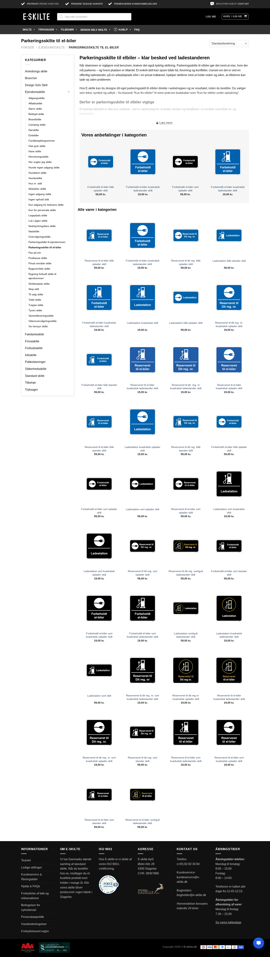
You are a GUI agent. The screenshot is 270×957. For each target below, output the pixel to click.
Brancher (31, 78)
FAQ (137, 29)
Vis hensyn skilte (38, 326)
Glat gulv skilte (36, 146)
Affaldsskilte (35, 103)
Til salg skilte (35, 294)
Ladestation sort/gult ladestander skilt (186, 635)
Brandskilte (34, 119)
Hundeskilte (35, 178)
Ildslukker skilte (37, 188)
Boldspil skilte (36, 114)
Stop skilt (33, 289)
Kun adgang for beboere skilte (46, 204)
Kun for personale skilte (42, 210)
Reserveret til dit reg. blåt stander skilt (185, 449)
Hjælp (123, 29)
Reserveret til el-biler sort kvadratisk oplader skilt (229, 759)
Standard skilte (34, 375)
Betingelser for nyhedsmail (30, 907)
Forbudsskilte (34, 348)
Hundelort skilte (37, 172)
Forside (27, 47)
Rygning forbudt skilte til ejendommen (42, 276)
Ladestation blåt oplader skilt (185, 322)
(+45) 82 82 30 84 (188, 864)
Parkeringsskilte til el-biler (44, 247)
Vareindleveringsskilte (41, 315)
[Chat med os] (258, 943)
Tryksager (46, 29)
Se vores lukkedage (228, 922)
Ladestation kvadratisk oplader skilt (142, 449)
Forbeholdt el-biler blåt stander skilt (99, 386)
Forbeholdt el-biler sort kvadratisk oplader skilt (99, 635)
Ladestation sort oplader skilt (142, 509)
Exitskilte (33, 135)
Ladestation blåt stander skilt (229, 260)
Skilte (27, 29)
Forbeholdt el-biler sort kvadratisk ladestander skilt (142, 635)
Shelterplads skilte (39, 283)
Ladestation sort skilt (99, 695)
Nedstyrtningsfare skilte (42, 226)
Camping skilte (37, 124)
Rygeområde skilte (39, 268)
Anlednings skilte (36, 71)
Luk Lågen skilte (37, 220)
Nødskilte (33, 231)
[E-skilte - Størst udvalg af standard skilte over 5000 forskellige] (36, 17)
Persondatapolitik (32, 916)
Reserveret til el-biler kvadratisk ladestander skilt (142, 386)
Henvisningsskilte (38, 156)
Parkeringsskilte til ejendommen (46, 242)
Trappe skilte (35, 305)
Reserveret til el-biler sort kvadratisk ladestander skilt (185, 759)
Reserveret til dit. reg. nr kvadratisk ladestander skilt (185, 386)
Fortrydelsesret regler (35, 931)
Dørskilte (33, 130)
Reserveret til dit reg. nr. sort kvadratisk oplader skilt (99, 759)
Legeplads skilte (37, 215)
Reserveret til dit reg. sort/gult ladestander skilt (186, 573)
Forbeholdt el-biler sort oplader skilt (185, 188)
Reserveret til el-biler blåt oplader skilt (99, 262)
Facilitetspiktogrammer (41, 140)
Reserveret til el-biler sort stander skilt (99, 821)
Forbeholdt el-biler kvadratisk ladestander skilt (143, 188)
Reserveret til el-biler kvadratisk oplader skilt (229, 386)
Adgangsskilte (36, 98)
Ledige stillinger (31, 867)
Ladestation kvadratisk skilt (142, 322)
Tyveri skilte (35, 310)
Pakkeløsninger (35, 361)
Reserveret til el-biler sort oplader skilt (185, 511)
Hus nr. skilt (35, 183)
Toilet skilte (34, 299)
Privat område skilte (39, 263)
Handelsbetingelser (34, 924)
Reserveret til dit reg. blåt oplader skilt (185, 262)
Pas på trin (34, 252)
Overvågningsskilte (39, 236)
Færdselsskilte (34, 334)
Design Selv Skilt (36, 85)
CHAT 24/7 (243, 4)
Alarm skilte (35, 108)
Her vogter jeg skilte (40, 162)
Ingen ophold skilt (38, 199)
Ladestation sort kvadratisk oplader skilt (99, 573)
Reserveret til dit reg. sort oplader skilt (142, 573)
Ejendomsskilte (51, 47)
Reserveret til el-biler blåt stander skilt (99, 449)
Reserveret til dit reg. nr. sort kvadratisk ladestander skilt (142, 697)
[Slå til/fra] (68, 92)
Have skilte (34, 151)
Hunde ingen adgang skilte (44, 167)
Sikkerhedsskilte (35, 368)
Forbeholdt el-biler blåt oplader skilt (100, 188)
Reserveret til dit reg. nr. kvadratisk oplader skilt (229, 324)
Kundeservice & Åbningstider (31, 877)
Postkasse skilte (37, 258)
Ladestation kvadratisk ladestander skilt (229, 635)
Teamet (26, 860)
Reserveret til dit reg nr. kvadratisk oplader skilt (185, 697)
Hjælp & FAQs (30, 886)
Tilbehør (67, 29)
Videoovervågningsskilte (42, 321)
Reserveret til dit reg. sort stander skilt (142, 759)
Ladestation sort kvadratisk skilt (229, 511)
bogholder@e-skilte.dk (191, 895)
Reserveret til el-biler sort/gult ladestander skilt (142, 821)
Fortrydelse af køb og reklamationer (35, 896)
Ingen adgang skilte (39, 194)
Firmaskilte (32, 341)
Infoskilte (31, 355)
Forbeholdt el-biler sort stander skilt (229, 573)
